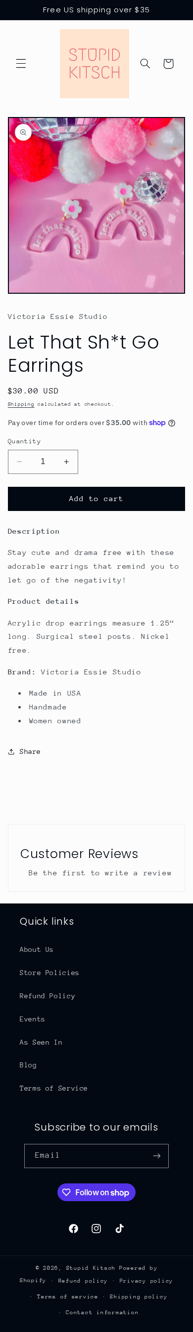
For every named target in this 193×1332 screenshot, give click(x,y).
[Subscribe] (156, 1156)
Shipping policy (138, 1296)
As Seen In (41, 1042)
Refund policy (83, 1281)
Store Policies (50, 973)
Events (33, 1019)
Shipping (21, 404)
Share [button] (30, 751)
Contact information (102, 1312)
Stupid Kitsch (91, 1268)
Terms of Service (54, 1088)
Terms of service (67, 1296)
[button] (20, 63)
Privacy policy (146, 1281)
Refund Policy (47, 996)
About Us (37, 949)
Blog (28, 1065)
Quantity (24, 441)
